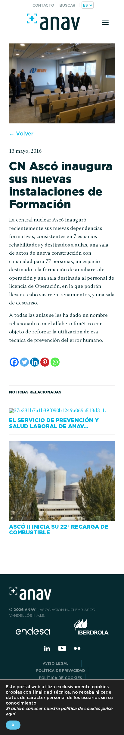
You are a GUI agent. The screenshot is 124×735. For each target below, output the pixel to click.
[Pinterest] (44, 362)
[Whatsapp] (55, 362)
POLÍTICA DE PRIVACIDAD (60, 671)
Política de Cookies (60, 678)
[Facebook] (14, 362)
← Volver (21, 133)
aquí (10, 713)
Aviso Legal (60, 663)
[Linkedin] (34, 362)
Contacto (43, 5)
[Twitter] (24, 362)
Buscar (67, 5)
